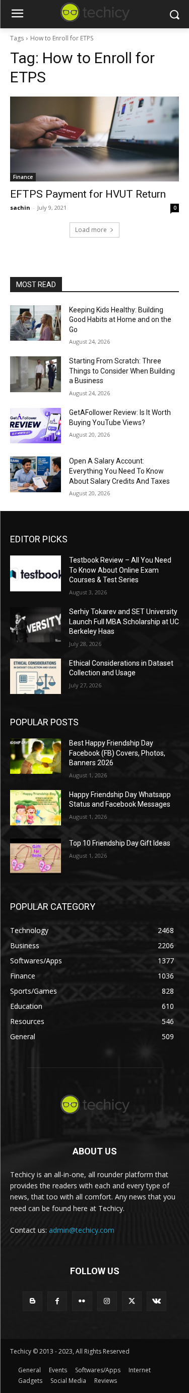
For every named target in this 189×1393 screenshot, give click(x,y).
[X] (132, 1301)
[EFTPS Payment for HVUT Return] (94, 139)
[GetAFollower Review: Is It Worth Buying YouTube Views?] (35, 425)
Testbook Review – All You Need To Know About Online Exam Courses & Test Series (120, 570)
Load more (91, 229)
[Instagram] (107, 1301)
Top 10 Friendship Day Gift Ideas (119, 843)
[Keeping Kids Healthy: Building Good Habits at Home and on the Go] (35, 323)
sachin (20, 207)
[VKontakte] (156, 1301)
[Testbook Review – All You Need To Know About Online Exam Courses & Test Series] (35, 573)
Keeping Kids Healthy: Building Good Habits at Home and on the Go (120, 320)
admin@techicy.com (81, 1230)
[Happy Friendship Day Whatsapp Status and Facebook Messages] (35, 807)
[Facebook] (57, 1301)
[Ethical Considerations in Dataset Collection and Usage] (35, 676)
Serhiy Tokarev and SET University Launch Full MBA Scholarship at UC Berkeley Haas (124, 621)
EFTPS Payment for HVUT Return (88, 194)
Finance (23, 176)
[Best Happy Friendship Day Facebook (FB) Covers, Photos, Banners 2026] (35, 756)
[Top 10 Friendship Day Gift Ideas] (35, 856)
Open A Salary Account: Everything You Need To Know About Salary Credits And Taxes (119, 471)
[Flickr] (82, 1301)
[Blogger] (32, 1301)
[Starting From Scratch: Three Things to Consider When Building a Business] (35, 374)
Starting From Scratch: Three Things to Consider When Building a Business (122, 371)
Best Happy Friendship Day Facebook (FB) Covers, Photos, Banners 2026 (117, 753)
